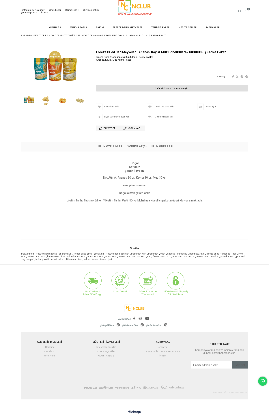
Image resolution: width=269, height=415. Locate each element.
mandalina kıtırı (95, 256)
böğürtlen (153, 253)
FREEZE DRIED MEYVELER (127, 27)
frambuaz (182, 253)
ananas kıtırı (65, 253)
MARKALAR (213, 27)
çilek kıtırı (99, 253)
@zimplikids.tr (72, 10)
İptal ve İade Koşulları (106, 347)
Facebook (233, 76)
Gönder (240, 365)
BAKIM (100, 27)
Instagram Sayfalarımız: (33, 10)
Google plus (246, 76)
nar (149, 256)
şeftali (86, 259)
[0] (246, 11)
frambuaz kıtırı (196, 253)
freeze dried (27, 253)
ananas (171, 253)
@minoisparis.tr (29, 12)
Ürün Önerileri (162, 146)
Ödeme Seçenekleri (106, 351)
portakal (240, 256)
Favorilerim (49, 356)
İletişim (44, 12)
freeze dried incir (36, 256)
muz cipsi (189, 256)
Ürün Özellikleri (110, 146)
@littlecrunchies (91, 10)
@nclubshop (55, 10)
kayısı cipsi (106, 259)
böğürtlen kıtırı (138, 253)
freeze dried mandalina (73, 256)
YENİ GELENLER (160, 27)
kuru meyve (53, 256)
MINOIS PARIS (78, 27)
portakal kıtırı (227, 256)
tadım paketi (42, 259)
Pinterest (242, 76)
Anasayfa (162, 347)
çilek (162, 253)
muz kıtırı (177, 256)
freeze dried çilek (83, 253)
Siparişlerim (49, 351)
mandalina (110, 256)
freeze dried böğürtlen (117, 253)
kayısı (95, 259)
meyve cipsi (27, 259)
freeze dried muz (162, 256)
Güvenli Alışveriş (106, 356)
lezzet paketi (57, 259)
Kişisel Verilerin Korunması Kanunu (163, 351)
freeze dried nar (126, 256)
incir (234, 253)
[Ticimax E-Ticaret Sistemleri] (134, 412)
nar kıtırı (141, 256)
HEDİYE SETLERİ (188, 27)
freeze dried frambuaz (218, 253)
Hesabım (49, 347)
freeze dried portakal (207, 256)
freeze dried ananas (46, 253)
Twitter (237, 76)
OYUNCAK (55, 27)
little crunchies (73, 259)
